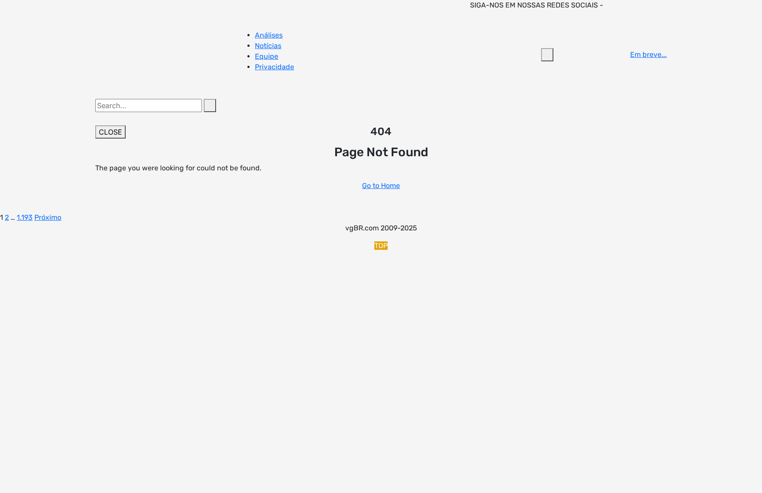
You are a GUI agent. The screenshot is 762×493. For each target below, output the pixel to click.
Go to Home (381, 185)
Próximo (47, 217)
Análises (269, 35)
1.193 (25, 217)
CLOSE (110, 132)
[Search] (210, 105)
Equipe (266, 56)
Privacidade (274, 67)
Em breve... (648, 54)
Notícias (268, 45)
